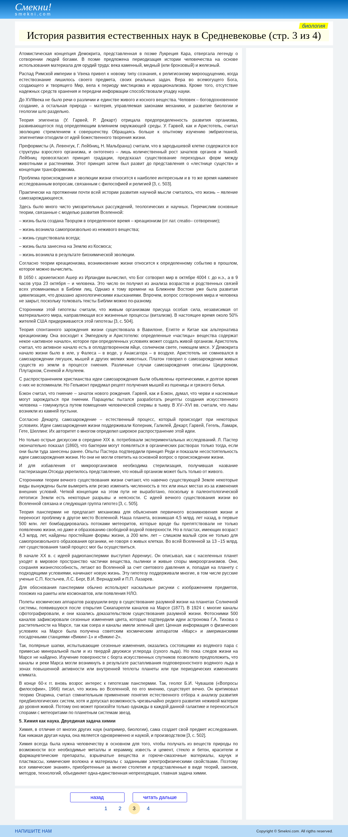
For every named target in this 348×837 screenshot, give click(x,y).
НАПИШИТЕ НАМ (33, 831)
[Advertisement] (289, 132)
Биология (314, 26)
